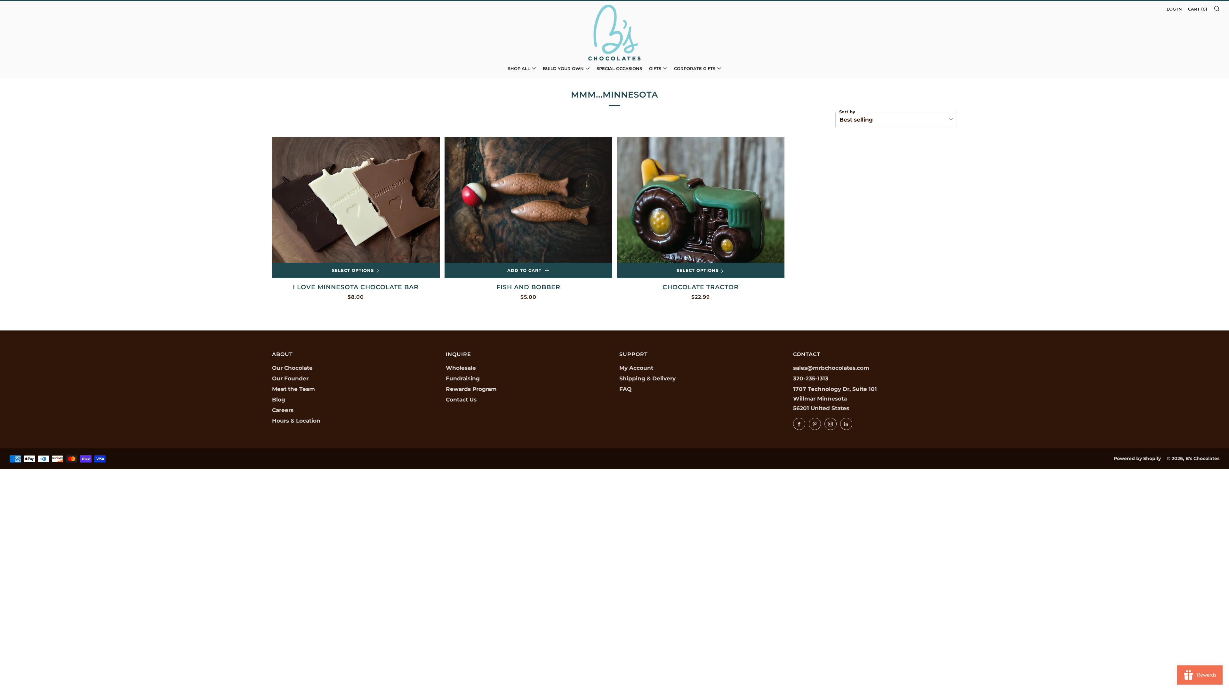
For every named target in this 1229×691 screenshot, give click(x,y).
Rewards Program (471, 389)
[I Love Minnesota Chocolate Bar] (356, 200)
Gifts (655, 68)
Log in (1174, 9)
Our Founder (290, 378)
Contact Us (461, 399)
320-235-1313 (810, 378)
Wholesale (461, 368)
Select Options (353, 270)
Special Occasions (619, 68)
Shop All (519, 68)
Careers (282, 410)
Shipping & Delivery (647, 378)
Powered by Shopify (1137, 458)
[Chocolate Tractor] (701, 200)
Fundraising (463, 378)
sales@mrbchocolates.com (831, 368)
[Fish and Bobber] (528, 200)
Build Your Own (563, 68)
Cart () (1197, 9)
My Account (636, 368)
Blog (278, 399)
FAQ (625, 389)
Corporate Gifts (694, 68)
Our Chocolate (292, 368)
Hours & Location (296, 420)
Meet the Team (293, 389)
